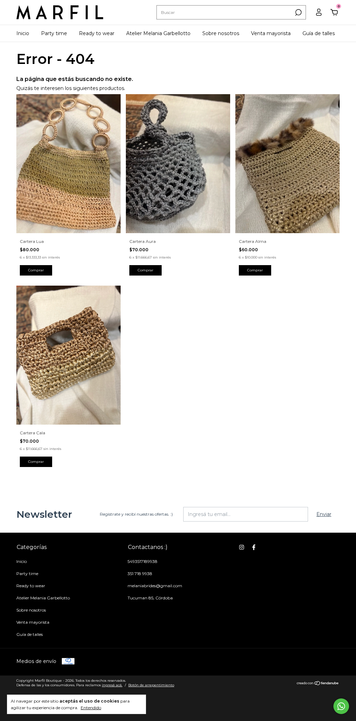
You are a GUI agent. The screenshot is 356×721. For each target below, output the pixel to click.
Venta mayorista (271, 33)
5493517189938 (142, 561)
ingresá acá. (112, 685)
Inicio (22, 33)
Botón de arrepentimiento (151, 685)
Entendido (91, 707)
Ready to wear (96, 33)
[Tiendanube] (318, 683)
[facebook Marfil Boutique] (254, 547)
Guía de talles (318, 33)
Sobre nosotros (220, 33)
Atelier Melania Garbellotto (158, 33)
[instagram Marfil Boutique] (241, 547)
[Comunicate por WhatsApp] (341, 706)
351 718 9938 (140, 573)
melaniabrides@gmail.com (155, 585)
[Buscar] (297, 12)
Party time (54, 33)
